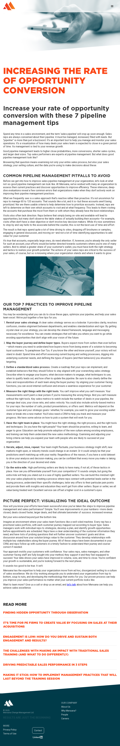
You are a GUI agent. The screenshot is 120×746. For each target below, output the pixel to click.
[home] (9, 6)
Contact (38, 730)
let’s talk (71, 584)
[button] (112, 6)
